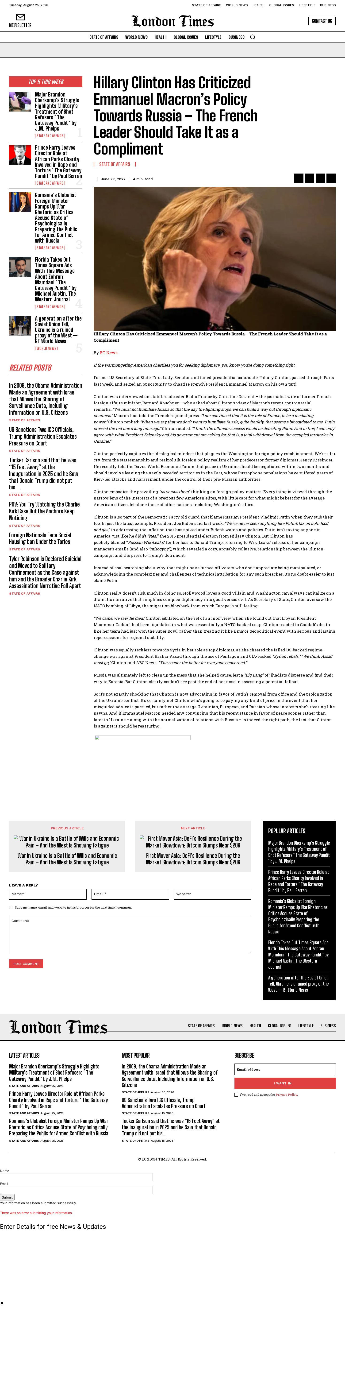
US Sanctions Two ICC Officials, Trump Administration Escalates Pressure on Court (43, 436)
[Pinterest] (320, 178)
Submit (7, 1197)
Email (4, 1184)
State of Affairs (24, 420)
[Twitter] (309, 178)
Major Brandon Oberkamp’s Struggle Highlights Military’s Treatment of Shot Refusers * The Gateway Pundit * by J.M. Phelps (57, 111)
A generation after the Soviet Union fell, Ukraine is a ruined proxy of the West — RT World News (58, 329)
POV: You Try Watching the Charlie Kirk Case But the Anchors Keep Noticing (44, 511)
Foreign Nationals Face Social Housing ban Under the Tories (40, 538)
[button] (252, 37)
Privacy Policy (286, 1094)
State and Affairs (50, 136)
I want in (283, 1083)
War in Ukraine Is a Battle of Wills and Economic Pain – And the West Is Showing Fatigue (67, 859)
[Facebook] (298, 178)
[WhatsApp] (331, 178)
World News (46, 348)
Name (4, 1171)
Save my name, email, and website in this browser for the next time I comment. (73, 907)
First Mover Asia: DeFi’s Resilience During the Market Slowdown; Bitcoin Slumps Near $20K (193, 859)
